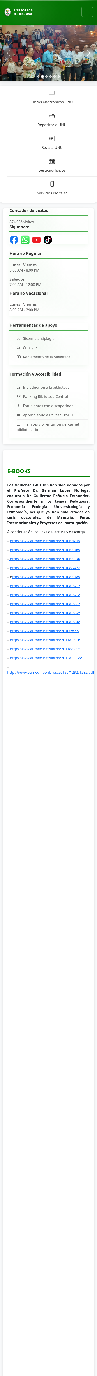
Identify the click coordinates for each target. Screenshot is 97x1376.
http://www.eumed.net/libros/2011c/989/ (45, 648)
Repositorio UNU (52, 124)
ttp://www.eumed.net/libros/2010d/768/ (46, 576)
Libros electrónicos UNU (52, 102)
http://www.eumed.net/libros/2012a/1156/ (46, 657)
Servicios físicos (52, 170)
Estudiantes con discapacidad (48, 405)
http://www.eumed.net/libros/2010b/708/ (45, 549)
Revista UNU (52, 147)
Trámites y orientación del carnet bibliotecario (48, 427)
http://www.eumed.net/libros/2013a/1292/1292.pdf (50, 672)
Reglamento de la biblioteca (46, 356)
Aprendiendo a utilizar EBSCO (47, 415)
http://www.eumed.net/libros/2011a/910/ (45, 639)
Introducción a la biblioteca (45, 387)
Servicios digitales (52, 192)
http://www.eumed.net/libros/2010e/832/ (45, 612)
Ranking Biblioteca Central (45, 396)
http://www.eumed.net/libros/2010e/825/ (45, 594)
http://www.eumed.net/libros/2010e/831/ (45, 603)
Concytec (30, 347)
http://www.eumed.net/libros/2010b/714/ (44, 558)
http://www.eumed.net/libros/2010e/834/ (45, 621)
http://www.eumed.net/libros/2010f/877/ (44, 630)
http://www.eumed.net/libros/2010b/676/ (45, 540)
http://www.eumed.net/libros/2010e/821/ (45, 585)
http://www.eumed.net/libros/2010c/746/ (45, 567)
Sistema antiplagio (38, 338)
